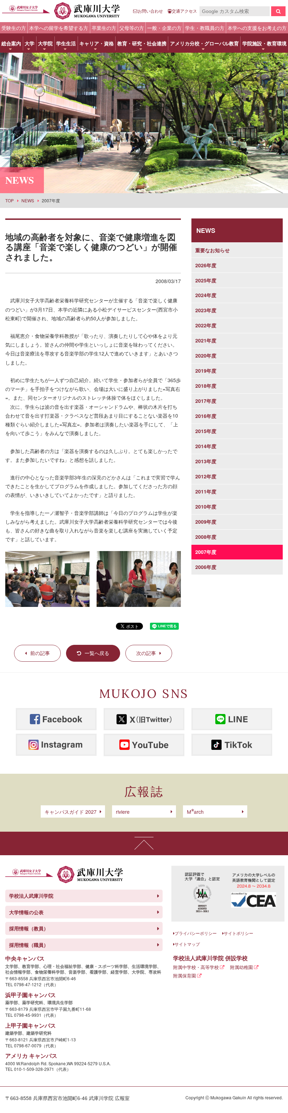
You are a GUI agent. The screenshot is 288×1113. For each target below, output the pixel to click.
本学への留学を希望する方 (58, 27)
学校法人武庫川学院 (31, 895)
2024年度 (205, 295)
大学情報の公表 (26, 912)
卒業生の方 (104, 27)
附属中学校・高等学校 (196, 967)
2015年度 (205, 430)
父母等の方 (131, 27)
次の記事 (146, 652)
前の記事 (40, 652)
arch (195, 811)
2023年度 (205, 310)
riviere (123, 811)
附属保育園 (184, 975)
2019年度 (205, 370)
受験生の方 (13, 27)
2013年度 (205, 461)
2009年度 (205, 521)
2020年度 (205, 355)
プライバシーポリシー (196, 933)
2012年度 (205, 476)
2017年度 (205, 400)
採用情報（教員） (28, 928)
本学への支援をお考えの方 (257, 27)
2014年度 (205, 446)
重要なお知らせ (212, 250)
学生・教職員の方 (204, 27)
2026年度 (205, 265)
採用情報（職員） (28, 944)
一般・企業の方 (164, 27)
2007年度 (205, 551)
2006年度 (205, 566)
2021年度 (205, 340)
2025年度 (205, 280)
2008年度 (205, 536)
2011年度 (205, 491)
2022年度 (205, 325)
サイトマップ (187, 944)
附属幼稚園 (241, 967)
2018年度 (205, 385)
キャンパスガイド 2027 (71, 811)
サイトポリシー (238, 933)
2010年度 (205, 506)
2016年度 (205, 415)
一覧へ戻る (97, 652)
